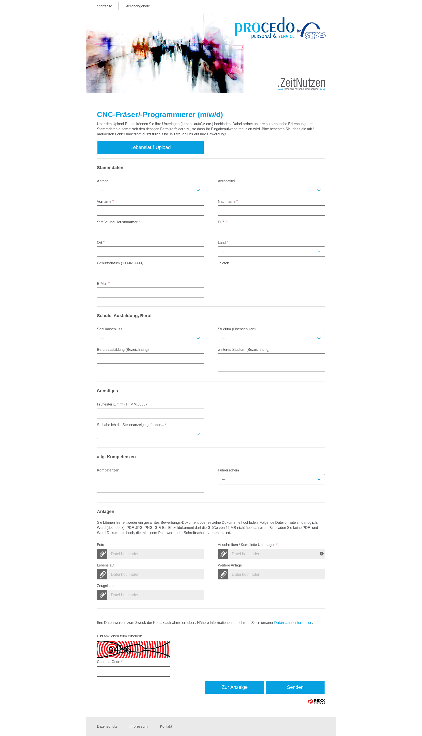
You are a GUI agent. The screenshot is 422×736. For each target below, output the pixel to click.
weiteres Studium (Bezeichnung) (244, 349)
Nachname (228, 201)
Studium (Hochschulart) (237, 329)
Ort (101, 242)
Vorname (105, 201)
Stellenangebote (137, 6)
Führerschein (228, 470)
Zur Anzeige (235, 687)
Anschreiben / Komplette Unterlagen (248, 545)
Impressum (138, 726)
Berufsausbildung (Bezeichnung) (123, 349)
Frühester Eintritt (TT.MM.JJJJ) (122, 404)
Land (223, 242)
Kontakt (166, 726)
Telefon (223, 263)
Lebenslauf (105, 565)
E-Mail (103, 283)
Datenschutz (107, 726)
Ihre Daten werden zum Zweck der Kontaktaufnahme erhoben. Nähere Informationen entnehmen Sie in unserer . (205, 622)
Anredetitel (226, 181)
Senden (295, 687)
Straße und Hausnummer (118, 222)
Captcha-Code (110, 662)
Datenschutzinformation (293, 622)
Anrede (102, 181)
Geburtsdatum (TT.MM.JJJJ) (120, 263)
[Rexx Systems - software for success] (316, 701)
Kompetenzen (108, 470)
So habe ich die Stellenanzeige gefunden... (132, 425)
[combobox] (150, 190)
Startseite (104, 6)
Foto (100, 545)
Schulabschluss (109, 329)
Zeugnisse (105, 586)
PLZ (222, 222)
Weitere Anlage (230, 565)
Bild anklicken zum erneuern (119, 636)
